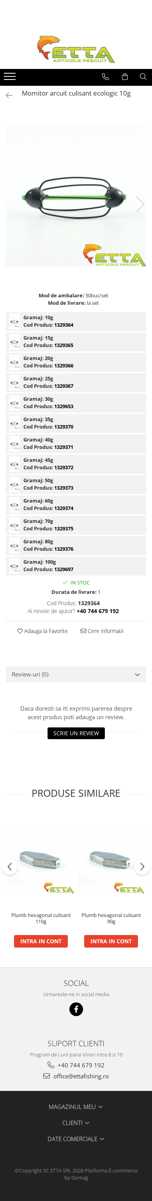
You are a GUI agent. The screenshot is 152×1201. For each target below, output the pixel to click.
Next (140, 204)
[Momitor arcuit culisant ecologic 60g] (14, 505)
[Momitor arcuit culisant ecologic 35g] (14, 423)
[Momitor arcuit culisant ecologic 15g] (14, 342)
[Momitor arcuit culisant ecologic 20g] (14, 362)
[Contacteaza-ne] (105, 77)
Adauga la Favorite (45, 631)
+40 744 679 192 (80, 1065)
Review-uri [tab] (30, 674)
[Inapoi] (6, 95)
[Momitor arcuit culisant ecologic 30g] (14, 403)
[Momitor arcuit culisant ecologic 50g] (14, 484)
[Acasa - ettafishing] (76, 49)
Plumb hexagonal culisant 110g (41, 918)
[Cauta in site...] (143, 77)
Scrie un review (76, 733)
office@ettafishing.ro (80, 1076)
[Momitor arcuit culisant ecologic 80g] (14, 545)
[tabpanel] (76, 196)
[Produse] (11, 79)
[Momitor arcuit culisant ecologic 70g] (14, 525)
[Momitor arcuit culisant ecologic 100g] (14, 566)
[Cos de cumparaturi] (125, 77)
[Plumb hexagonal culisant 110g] (40, 860)
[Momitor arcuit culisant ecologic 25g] (14, 383)
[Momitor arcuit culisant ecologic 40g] (14, 444)
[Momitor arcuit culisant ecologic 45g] (14, 464)
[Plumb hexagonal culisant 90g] (111, 860)
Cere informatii (105, 631)
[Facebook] (76, 1009)
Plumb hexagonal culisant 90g (111, 918)
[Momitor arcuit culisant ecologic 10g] (76, 196)
